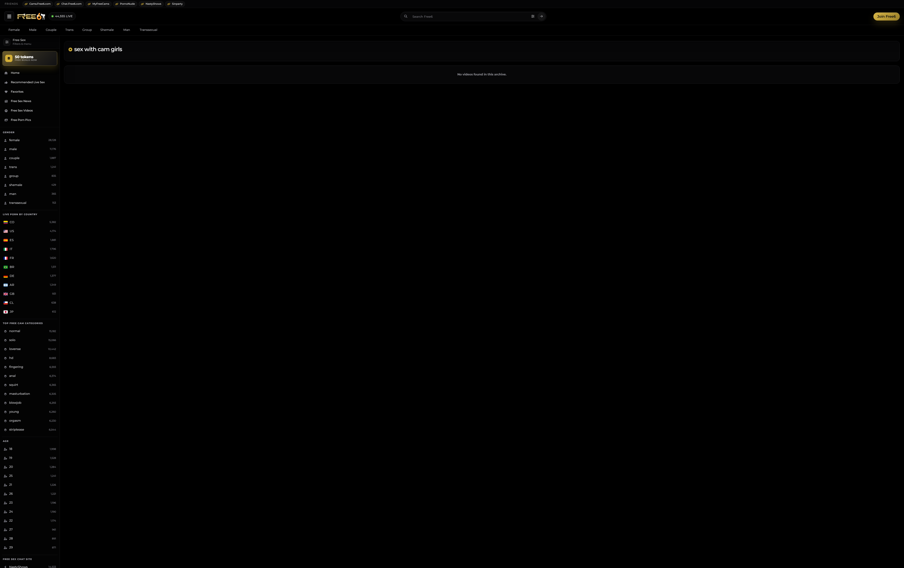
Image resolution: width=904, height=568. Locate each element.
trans (69, 30)
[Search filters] (533, 16)
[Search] (541, 16)
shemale (107, 30)
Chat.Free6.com (71, 3)
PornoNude (127, 3)
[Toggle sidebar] (9, 16)
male (32, 30)
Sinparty (177, 3)
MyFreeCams (101, 3)
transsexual (148, 30)
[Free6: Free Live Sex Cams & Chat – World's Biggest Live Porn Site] (31, 16)
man (126, 30)
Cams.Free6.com (40, 3)
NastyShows (153, 3)
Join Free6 (886, 16)
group (87, 30)
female (14, 30)
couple (51, 30)
